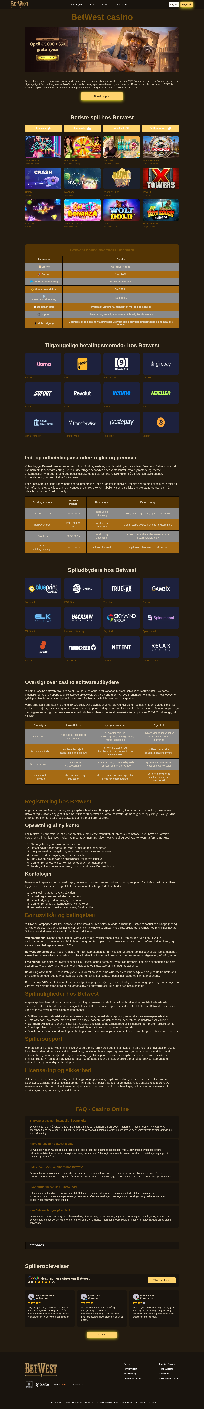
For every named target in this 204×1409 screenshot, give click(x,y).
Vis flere (102, 1334)
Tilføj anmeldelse (161, 1280)
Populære (41, 128)
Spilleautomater (158, 128)
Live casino (80, 128)
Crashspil (119, 128)
